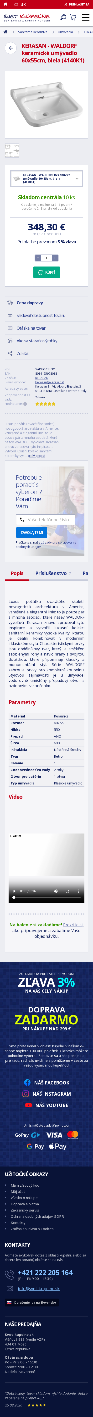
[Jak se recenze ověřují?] (25, 404)
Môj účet (18, 1191)
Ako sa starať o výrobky (37, 341)
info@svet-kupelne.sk (39, 1288)
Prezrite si (73, 925)
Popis (17, 573)
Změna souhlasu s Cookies (32, 1228)
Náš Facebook (51, 1082)
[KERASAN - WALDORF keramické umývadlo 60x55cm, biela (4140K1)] (46, 105)
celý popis (36, 455)
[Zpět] (11, 48)
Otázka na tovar (31, 328)
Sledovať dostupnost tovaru (41, 315)
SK (23, 4)
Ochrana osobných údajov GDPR (37, 1216)
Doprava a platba (25, 1203)
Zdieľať (22, 353)
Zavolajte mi (32, 532)
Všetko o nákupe (24, 1197)
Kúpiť (50, 272)
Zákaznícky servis (25, 1210)
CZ (16, 4)
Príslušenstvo (53, 573)
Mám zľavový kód (25, 1185)
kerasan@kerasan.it (49, 382)
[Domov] (7, 4)
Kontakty (18, 1222)
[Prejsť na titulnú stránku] (27, 17)
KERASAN (41, 378)
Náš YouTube (51, 1105)
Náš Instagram (51, 1094)
